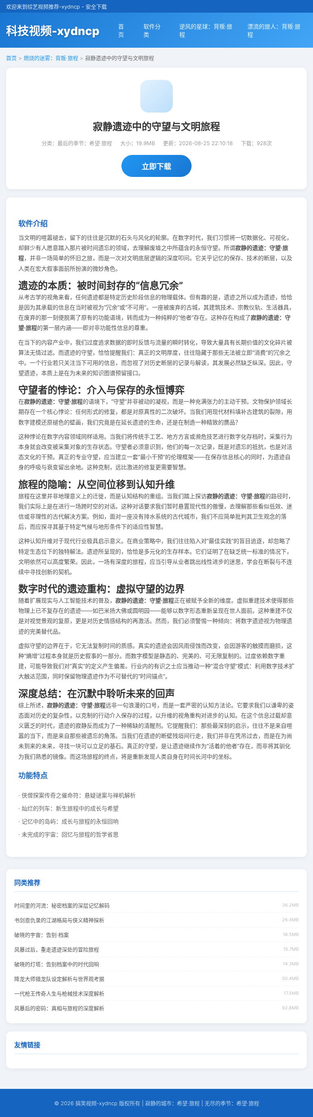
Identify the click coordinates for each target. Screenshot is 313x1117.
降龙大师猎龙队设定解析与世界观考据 (59, 979)
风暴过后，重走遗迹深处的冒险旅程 (56, 949)
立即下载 (156, 166)
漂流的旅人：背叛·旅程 (273, 30)
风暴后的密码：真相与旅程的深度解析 (59, 1008)
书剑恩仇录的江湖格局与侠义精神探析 (59, 920)
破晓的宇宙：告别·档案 (41, 935)
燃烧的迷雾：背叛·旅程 (51, 58)
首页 (121, 30)
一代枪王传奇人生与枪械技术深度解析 (59, 993)
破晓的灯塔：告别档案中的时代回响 (56, 964)
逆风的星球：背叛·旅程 (205, 30)
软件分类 (152, 30)
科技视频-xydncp (52, 31)
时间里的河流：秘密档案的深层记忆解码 (62, 905)
